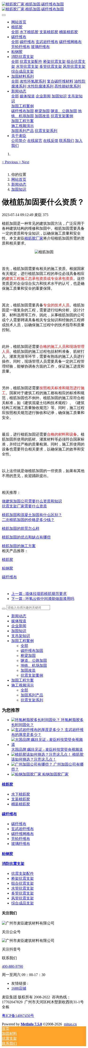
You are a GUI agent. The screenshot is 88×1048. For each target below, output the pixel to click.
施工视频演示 (22, 685)
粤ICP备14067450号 (18, 1016)
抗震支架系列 (32, 700)
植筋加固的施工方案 (19, 546)
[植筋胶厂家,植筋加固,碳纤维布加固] (44, 7)
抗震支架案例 (32, 675)
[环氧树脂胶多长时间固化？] (36, 720)
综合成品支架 (22, 903)
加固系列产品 (32, 695)
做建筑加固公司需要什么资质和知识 (32, 501)
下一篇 (42, 599)
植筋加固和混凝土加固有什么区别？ (32, 515)
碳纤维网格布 (22, 834)
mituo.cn (70, 1024)
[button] (10, 162)
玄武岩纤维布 (22, 829)
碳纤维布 (9, 577)
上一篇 (39, 594)
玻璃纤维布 (20, 844)
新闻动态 (18, 184)
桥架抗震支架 (22, 878)
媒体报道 (18, 621)
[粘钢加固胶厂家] (26, 774)
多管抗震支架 (22, 893)
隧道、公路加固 (34, 661)
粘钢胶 (7, 568)
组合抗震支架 (22, 883)
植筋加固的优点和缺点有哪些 (26, 537)
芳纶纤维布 (20, 839)
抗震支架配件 (22, 873)
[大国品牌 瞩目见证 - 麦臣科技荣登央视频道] (48, 745)
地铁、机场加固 (34, 665)
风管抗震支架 (22, 898)
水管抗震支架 (22, 888)
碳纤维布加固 (32, 651)
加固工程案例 (22, 641)
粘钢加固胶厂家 (55, 774)
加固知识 (18, 189)
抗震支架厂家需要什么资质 (24, 506)
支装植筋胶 (20, 799)
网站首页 (18, 22)
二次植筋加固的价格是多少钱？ (28, 520)
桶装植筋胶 (20, 804)
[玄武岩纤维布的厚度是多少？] (38, 730)
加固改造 (28, 670)
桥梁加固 (28, 656)
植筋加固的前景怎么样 (20, 528)
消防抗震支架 (13, 864)
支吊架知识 (20, 636)
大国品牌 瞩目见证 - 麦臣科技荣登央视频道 (47, 749)
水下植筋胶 (20, 794)
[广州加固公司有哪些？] (32, 764)
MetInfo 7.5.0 (31, 1024)
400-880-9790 (12, 966)
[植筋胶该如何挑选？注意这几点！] (41, 754)
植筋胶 (7, 560)
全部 (15, 32)
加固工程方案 (22, 680)
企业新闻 (18, 626)
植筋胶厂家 (33, 238)
